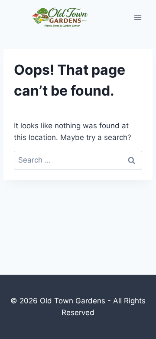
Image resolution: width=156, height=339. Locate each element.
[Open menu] (138, 17)
